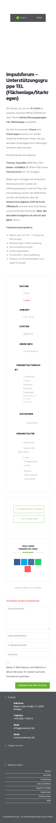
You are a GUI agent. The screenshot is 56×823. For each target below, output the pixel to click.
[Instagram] (19, 754)
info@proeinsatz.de (30, 463)
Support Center (43, 788)
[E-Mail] (28, 569)
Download (46, 779)
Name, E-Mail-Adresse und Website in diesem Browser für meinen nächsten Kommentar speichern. (26, 672)
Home (48, 771)
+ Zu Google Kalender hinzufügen (28, 509)
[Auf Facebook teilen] (17, 562)
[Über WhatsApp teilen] (38, 562)
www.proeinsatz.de (24, 738)
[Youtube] (29, 754)
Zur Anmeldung (30, 351)
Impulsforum (32, 423)
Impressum (46, 792)
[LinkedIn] (31, 562)
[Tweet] (24, 562)
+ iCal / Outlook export (29, 518)
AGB (49, 800)
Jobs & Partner (44, 783)
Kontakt (47, 775)
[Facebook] (10, 754)
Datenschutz (45, 796)
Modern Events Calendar (32, 587)
